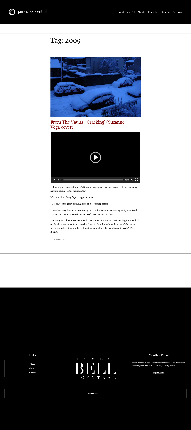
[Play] (54, 179)
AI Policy (32, 372)
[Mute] (132, 179)
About (32, 364)
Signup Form (158, 372)
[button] (95, 157)
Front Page (124, 11)
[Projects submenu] (158, 12)
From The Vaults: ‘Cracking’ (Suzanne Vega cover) (87, 124)
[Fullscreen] (136, 179)
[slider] (93, 179)
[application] (95, 157)
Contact (32, 368)
